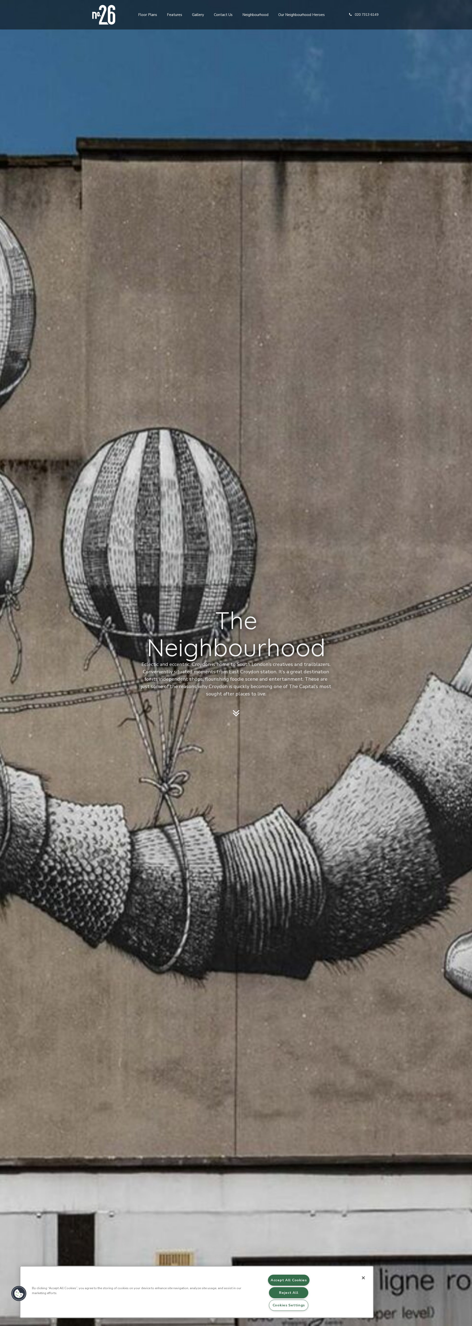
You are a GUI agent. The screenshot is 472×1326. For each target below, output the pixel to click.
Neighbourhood (255, 14)
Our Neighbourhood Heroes (301, 14)
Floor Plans (147, 14)
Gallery (198, 14)
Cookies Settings (289, 1305)
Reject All (288, 1292)
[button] (364, 14)
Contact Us (223, 14)
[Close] (363, 1277)
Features (174, 14)
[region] (197, 1292)
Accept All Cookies (289, 1280)
